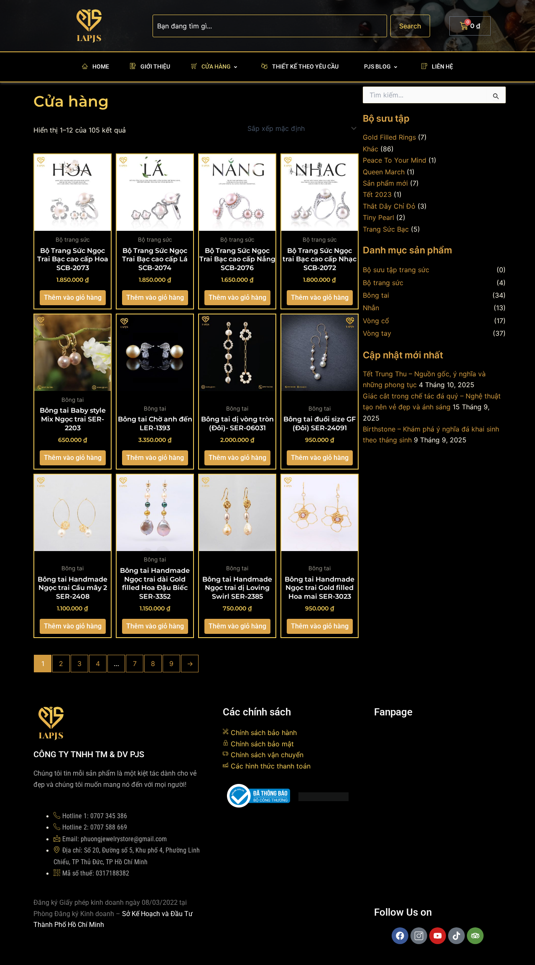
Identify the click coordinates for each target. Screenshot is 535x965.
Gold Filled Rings (389, 137)
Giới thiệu (155, 66)
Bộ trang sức (383, 282)
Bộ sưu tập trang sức (396, 270)
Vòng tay (377, 333)
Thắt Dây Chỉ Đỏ (389, 206)
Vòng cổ (376, 321)
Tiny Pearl (378, 217)
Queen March (384, 172)
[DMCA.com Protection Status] (323, 795)
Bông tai (376, 295)
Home (100, 66)
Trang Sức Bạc (386, 229)
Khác (370, 149)
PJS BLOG (377, 66)
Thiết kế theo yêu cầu (305, 66)
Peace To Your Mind (394, 160)
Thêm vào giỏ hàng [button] (73, 297)
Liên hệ (442, 66)
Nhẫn (371, 308)
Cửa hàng (216, 66)
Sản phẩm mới (385, 183)
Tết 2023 (377, 194)
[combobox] (270, 26)
